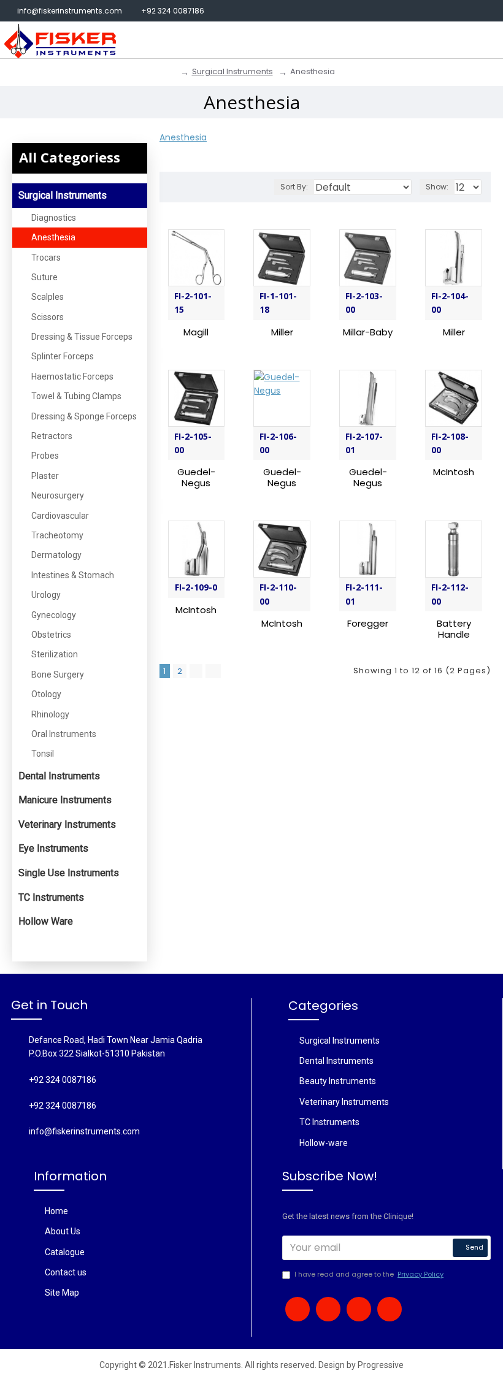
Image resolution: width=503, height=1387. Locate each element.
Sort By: (294, 186)
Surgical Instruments (232, 71)
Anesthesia (183, 137)
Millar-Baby (368, 332)
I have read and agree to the (368, 1274)
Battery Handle (454, 629)
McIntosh (453, 472)
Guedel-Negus (196, 478)
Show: (437, 186)
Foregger (367, 623)
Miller (282, 332)
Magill (196, 332)
